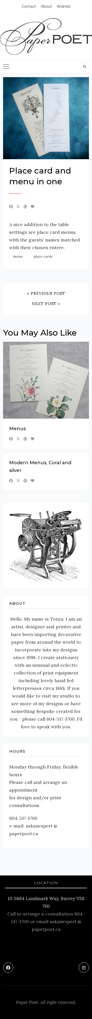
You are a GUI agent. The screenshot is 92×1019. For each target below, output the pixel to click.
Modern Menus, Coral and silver (40, 466)
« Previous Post (46, 293)
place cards (43, 256)
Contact (29, 6)
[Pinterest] (25, 206)
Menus (17, 428)
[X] (18, 206)
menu (18, 256)
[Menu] (6, 66)
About (46, 6)
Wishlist (64, 6)
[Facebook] (11, 206)
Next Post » (46, 303)
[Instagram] (84, 967)
